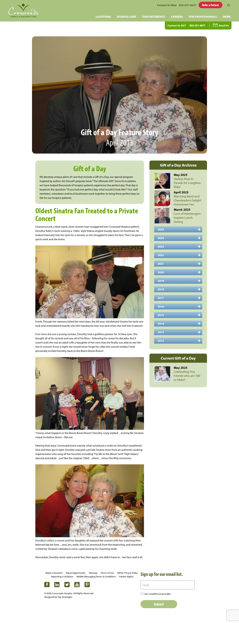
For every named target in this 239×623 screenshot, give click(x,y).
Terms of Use (107, 572)
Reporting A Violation (62, 576)
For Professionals (203, 16)
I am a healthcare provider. (157, 593)
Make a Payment (54, 572)
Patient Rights (126, 576)
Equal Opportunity (75, 572)
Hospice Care (126, 16)
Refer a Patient (210, 5)
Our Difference (153, 16)
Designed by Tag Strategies (58, 597)
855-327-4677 (187, 5)
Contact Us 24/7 (176, 25)
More (227, 16)
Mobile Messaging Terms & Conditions (96, 576)
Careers (177, 16)
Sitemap (93, 572)
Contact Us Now (167, 5)
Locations (103, 16)
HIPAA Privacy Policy (127, 572)
